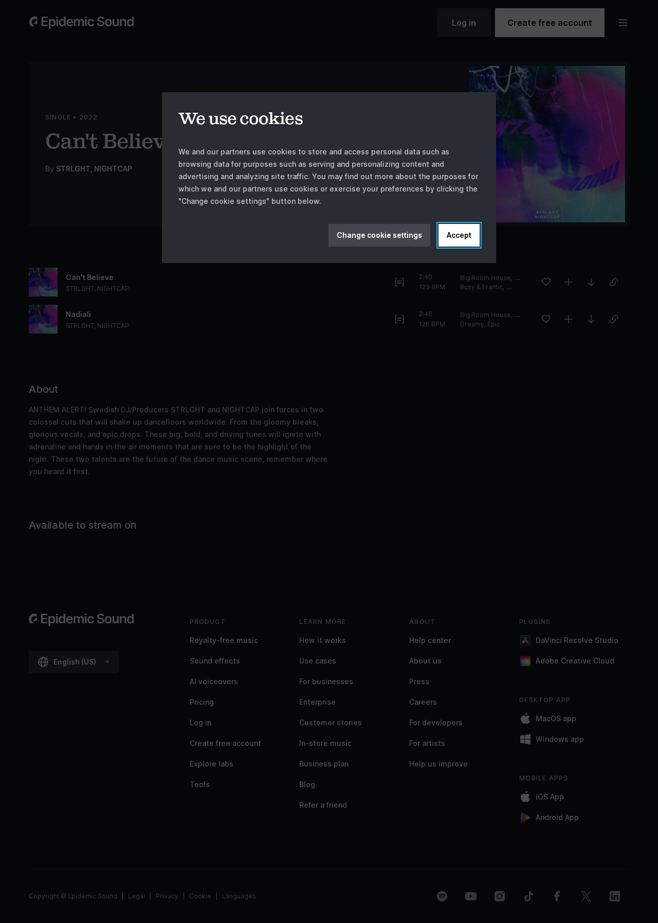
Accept (459, 235)
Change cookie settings (379, 235)
